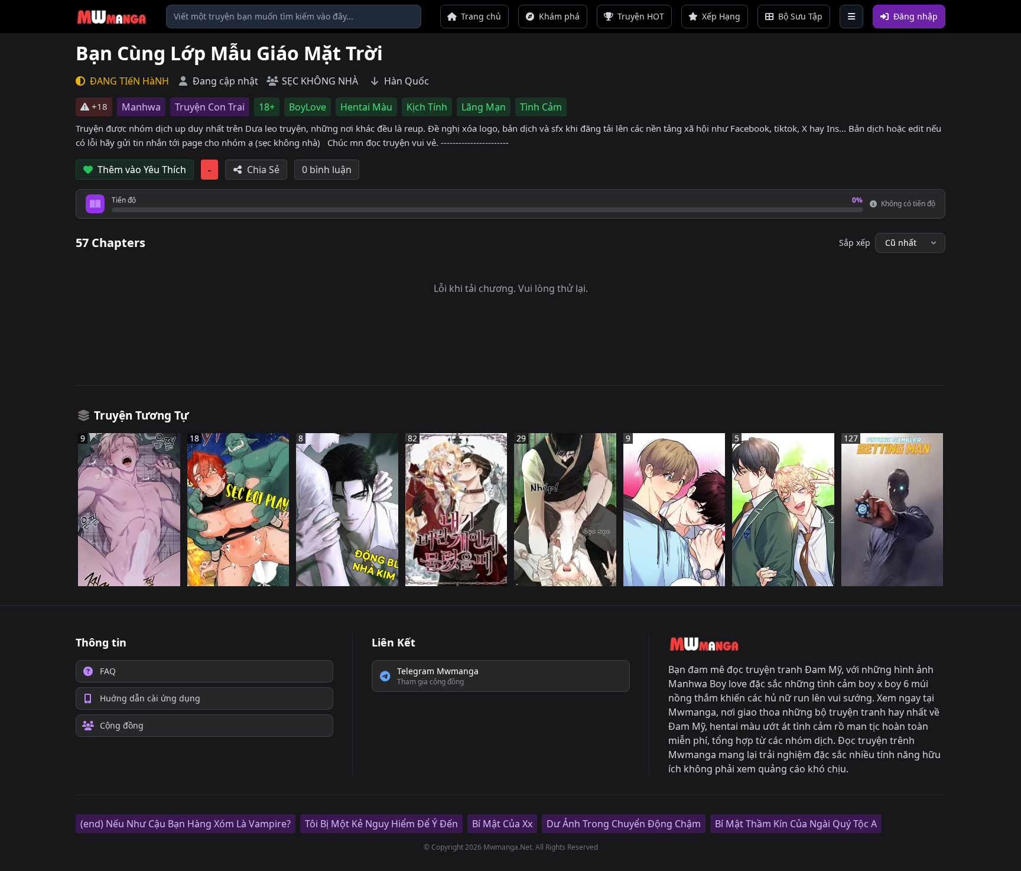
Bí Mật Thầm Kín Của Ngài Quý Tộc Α (796, 823)
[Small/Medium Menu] (851, 16)
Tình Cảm (541, 106)
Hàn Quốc (406, 80)
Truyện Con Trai (210, 106)
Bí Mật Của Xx (502, 823)
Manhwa (141, 106)
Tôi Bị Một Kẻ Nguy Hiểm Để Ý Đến (381, 823)
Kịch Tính (427, 106)
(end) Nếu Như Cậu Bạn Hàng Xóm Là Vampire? (185, 823)
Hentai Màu (366, 106)
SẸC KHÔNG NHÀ (320, 80)
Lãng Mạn (483, 106)
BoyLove (307, 106)
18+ (267, 106)
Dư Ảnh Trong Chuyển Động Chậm (624, 823)
